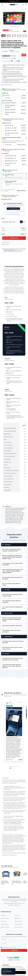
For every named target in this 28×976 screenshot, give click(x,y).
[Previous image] (3, 20)
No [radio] (21, 221)
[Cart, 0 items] (25, 4)
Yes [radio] (24, 221)
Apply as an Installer (5, 927)
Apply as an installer (21, 190)
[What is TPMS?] (26, 138)
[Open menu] (2, 4)
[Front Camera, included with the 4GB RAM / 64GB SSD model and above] (14, 128)
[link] (10, 51)
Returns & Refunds (5, 918)
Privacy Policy (5, 855)
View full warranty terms (15, 823)
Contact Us (17, 915)
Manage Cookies (18, 921)
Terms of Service (13, 855)
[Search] (23, 4)
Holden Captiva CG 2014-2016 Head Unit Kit (17, 883)
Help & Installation (18, 924)
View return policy (13, 830)
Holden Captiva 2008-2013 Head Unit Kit (5, 883)
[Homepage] (14, 4)
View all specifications (6, 84)
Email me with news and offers (9, 947)
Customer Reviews (19, 927)
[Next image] (25, 20)
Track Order (3, 915)
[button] (14, 20)
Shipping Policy (18, 918)
